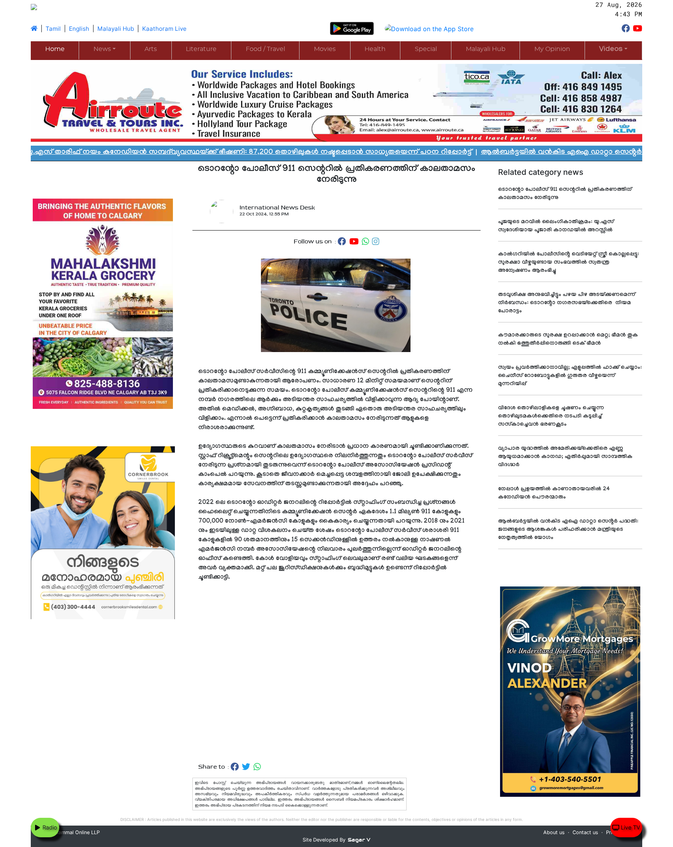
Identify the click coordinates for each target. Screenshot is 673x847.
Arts (150, 49)
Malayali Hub (115, 28)
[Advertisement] (336, 672)
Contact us (585, 832)
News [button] (102, 49)
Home (55, 49)
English (79, 28)
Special (426, 49)
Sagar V (359, 839)
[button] (613, 50)
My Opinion (552, 49)
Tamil (53, 28)
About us (554, 832)
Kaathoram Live (164, 28)
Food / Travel (265, 49)
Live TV (629, 827)
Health (375, 49)
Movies (325, 49)
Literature (201, 49)
